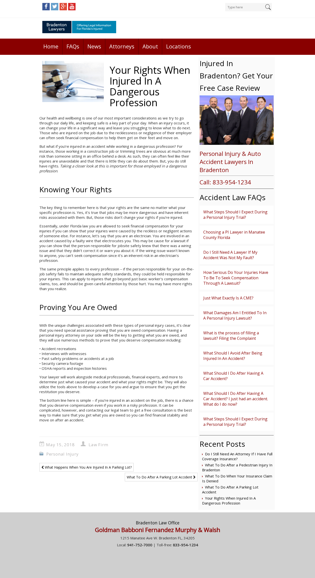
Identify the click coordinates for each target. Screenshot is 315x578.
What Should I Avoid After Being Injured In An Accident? (232, 355)
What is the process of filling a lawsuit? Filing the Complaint (231, 335)
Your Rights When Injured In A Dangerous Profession (229, 500)
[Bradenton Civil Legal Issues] (79, 28)
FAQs (72, 46)
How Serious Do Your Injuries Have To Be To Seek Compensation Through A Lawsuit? (235, 278)
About (150, 46)
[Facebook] (46, 6)
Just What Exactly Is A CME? (228, 298)
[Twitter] (54, 6)
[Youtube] (72, 6)
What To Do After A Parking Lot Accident (160, 477)
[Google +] (63, 6)
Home (50, 46)
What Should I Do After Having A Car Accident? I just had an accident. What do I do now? (235, 399)
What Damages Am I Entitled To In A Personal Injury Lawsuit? (235, 315)
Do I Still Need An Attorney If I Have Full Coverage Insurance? (237, 456)
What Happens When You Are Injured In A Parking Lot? (88, 467)
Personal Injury (62, 454)
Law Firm (98, 444)
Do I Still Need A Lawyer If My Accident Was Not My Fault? (230, 255)
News (94, 46)
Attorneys (121, 46)
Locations (178, 46)
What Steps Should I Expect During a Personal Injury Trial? (235, 214)
